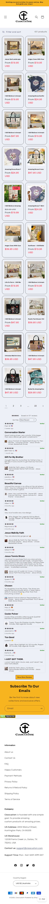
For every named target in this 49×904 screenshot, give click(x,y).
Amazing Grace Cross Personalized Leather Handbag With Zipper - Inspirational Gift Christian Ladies (36, 169)
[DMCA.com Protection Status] (7, 717)
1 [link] (6, 406)
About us (9, 752)
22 (35, 406)
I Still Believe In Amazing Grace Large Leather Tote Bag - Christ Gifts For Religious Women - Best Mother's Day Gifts (13, 319)
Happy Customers (13, 770)
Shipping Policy (12, 794)
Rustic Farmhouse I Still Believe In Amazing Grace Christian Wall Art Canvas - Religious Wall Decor (36, 319)
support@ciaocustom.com (30, 848)
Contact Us (10, 758)
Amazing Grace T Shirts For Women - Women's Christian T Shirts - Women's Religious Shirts (36, 206)
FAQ (7, 764)
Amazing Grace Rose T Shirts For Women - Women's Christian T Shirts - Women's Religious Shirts (13, 169)
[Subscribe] (41, 708)
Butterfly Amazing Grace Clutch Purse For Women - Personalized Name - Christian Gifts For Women (36, 389)
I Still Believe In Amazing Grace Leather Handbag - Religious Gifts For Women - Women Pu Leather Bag (13, 389)
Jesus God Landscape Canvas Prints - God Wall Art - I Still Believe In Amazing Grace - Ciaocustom (13, 59)
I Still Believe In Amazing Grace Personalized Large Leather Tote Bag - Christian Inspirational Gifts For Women (13, 132)
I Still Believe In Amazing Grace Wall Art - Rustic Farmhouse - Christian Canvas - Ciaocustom (36, 282)
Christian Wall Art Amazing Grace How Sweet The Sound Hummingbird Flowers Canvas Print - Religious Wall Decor (13, 355)
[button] (6, 17)
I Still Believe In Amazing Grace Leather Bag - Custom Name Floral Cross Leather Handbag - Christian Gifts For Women (36, 355)
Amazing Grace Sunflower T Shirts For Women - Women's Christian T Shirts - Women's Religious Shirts (36, 96)
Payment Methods (13, 776)
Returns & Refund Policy (16, 788)
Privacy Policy (11, 782)
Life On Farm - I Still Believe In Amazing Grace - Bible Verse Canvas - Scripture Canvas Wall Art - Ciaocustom (13, 282)
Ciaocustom (20, 897)
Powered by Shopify (32, 897)
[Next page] (43, 406)
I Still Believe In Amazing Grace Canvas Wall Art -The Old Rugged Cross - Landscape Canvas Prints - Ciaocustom (36, 132)
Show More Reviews (24, 677)
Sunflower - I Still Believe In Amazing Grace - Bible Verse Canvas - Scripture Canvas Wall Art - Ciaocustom (36, 246)
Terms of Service (12, 799)
